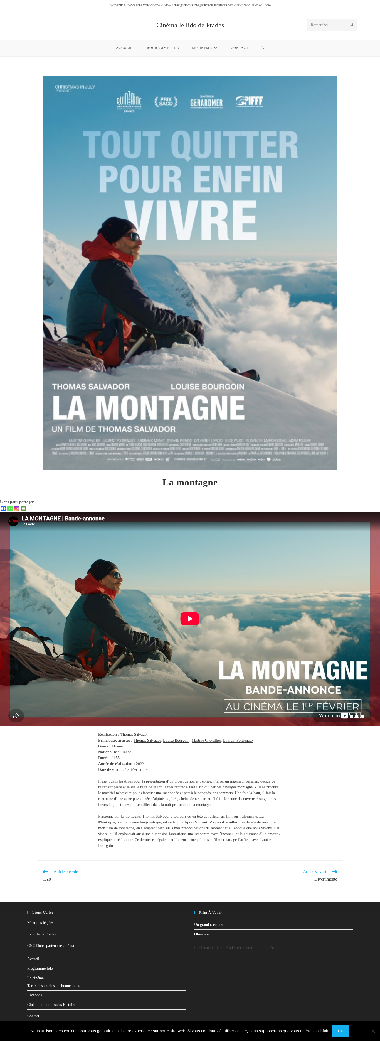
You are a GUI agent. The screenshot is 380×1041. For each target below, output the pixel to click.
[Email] (23, 508)
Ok (340, 1031)
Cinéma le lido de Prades (190, 25)
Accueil (33, 959)
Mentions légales (40, 923)
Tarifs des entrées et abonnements (53, 986)
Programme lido (40, 968)
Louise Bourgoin (176, 740)
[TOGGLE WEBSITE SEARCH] (262, 48)
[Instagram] (16, 508)
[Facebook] (3, 508)
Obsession (202, 934)
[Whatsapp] (10, 508)
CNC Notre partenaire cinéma (50, 946)
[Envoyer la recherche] (351, 25)
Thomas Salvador (134, 734)
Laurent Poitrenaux (238, 740)
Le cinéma (35, 978)
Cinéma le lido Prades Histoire (51, 1005)
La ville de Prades (41, 934)
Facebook (34, 995)
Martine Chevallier (206, 740)
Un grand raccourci (209, 925)
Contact (33, 1016)
